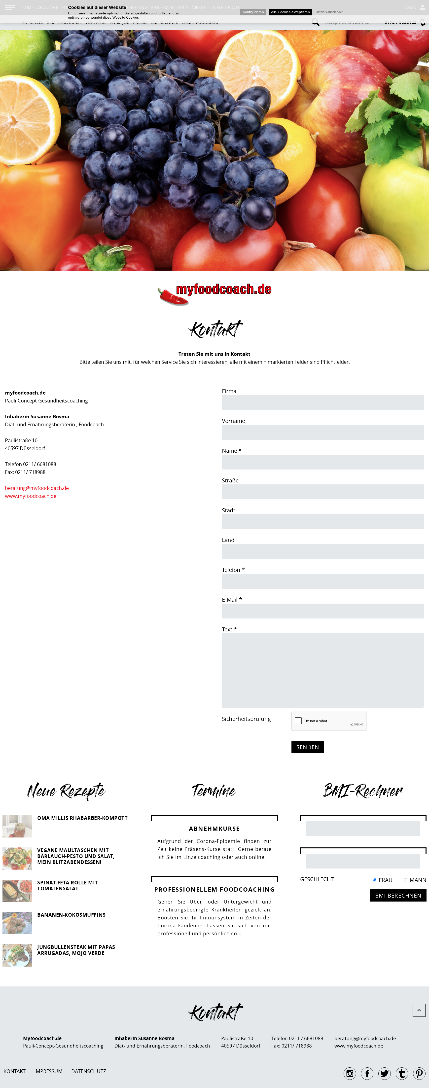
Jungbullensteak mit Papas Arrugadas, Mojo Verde (76, 950)
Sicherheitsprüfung (246, 718)
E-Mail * (232, 599)
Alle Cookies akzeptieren (290, 12)
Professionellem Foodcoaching (214, 889)
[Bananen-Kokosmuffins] (17, 923)
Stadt (228, 510)
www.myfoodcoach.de (30, 496)
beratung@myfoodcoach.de (37, 488)
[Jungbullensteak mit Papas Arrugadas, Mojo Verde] (17, 955)
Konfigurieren (253, 12)
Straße (230, 480)
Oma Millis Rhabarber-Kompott (82, 818)
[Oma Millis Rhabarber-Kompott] (17, 826)
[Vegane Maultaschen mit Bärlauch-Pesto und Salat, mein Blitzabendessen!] (17, 858)
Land (228, 540)
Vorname (233, 420)
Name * (232, 450)
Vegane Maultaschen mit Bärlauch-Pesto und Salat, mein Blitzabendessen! (76, 856)
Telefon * (233, 569)
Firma (229, 391)
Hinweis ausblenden (330, 12)
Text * (229, 629)
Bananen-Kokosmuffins (71, 914)
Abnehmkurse (214, 828)
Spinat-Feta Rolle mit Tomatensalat (67, 885)
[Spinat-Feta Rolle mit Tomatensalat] (17, 891)
